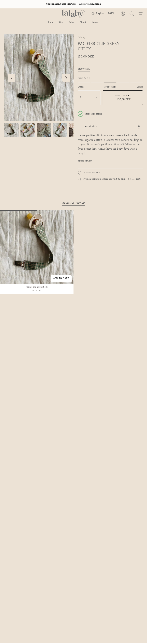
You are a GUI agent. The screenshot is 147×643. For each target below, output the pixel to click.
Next (66, 78)
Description (90, 127)
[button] (50, 22)
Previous (11, 78)
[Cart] (140, 13)
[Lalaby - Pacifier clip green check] (37, 247)
